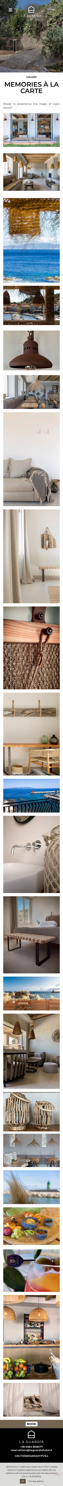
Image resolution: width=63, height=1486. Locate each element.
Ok (22, 1481)
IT (48, 9)
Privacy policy (36, 1481)
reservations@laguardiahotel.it (31, 1450)
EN (52, 9)
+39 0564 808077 (31, 1446)
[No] (58, 1474)
